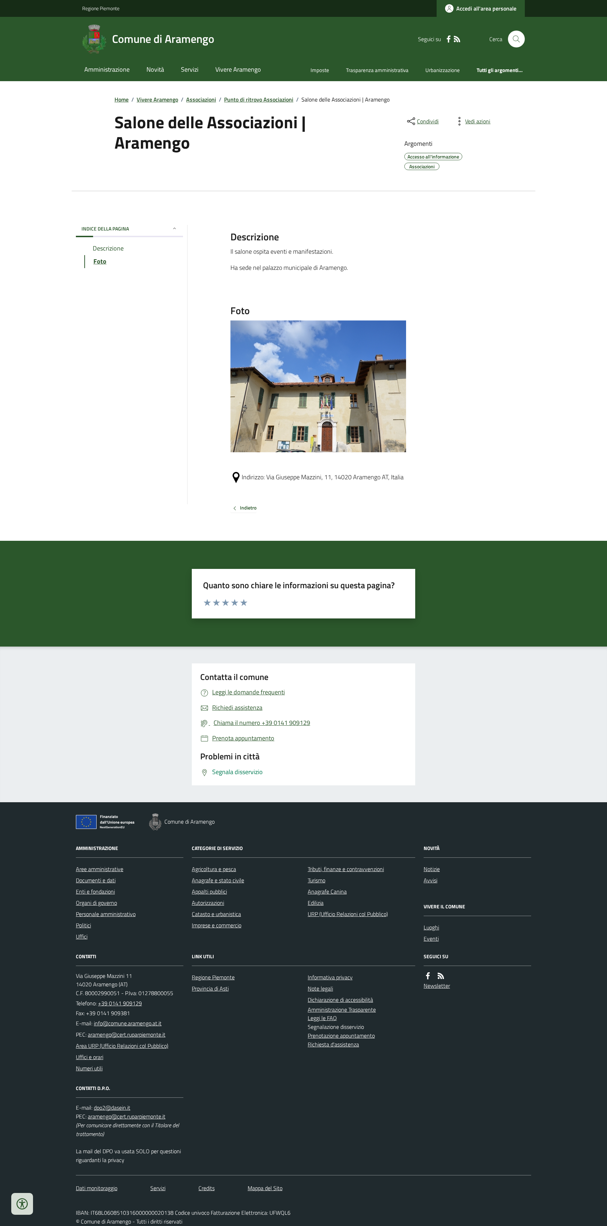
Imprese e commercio (216, 925)
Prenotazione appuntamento (341, 1035)
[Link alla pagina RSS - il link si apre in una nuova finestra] (457, 39)
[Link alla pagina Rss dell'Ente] (441, 976)
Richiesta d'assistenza (333, 1044)
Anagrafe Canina (327, 891)
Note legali (320, 988)
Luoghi (431, 927)
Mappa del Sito (265, 1188)
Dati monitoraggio (96, 1188)
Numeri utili (89, 1068)
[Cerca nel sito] (513, 39)
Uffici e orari (89, 1057)
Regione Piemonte (100, 8)
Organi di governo (96, 903)
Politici (83, 925)
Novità (155, 69)
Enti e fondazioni (95, 891)
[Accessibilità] (22, 1203)
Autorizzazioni (208, 903)
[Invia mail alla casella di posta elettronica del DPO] (112, 1107)
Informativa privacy (330, 977)
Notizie (432, 869)
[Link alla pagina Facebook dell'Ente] (428, 976)
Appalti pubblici (209, 891)
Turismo (316, 880)
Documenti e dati (96, 880)
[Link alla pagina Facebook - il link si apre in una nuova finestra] (448, 39)
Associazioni (201, 99)
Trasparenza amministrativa (377, 70)
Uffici (81, 936)
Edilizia (316, 903)
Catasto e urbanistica (216, 914)
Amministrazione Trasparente (342, 1009)
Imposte (320, 70)
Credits (206, 1188)
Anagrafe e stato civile (218, 880)
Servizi (189, 69)
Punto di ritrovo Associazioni (258, 99)
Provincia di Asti (210, 988)
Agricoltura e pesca (214, 869)
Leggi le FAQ (322, 1018)
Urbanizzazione (442, 70)
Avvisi (430, 880)
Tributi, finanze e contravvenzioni (346, 869)
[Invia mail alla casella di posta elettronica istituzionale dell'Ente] (128, 1023)
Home (122, 99)
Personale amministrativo (106, 914)
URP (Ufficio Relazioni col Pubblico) (348, 914)
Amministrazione (107, 69)
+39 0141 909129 (120, 1003)
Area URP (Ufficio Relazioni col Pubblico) (122, 1046)
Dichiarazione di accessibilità (340, 999)
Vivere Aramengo (238, 69)
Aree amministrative (99, 869)
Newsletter (437, 985)
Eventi (431, 938)
